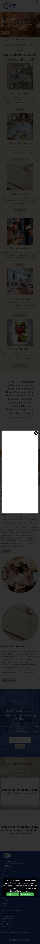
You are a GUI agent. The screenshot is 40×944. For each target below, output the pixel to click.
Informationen (26, 894)
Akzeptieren (12, 894)
